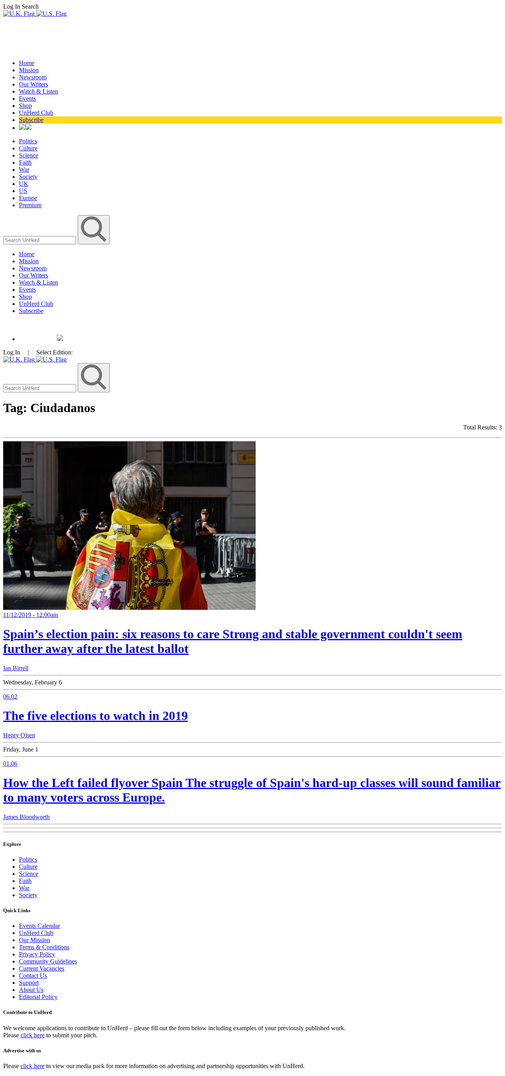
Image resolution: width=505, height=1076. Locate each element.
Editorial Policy (38, 997)
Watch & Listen (38, 91)
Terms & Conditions (44, 947)
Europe (28, 198)
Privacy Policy (37, 954)
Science (28, 155)
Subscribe (31, 119)
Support (29, 982)
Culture (28, 148)
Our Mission (34, 940)
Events (27, 98)
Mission (29, 70)
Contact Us (33, 975)
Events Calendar (39, 925)
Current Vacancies (41, 968)
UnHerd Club (36, 112)
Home (26, 63)
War (24, 169)
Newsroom (33, 77)
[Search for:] (40, 239)
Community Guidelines (48, 961)
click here (33, 1035)
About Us (31, 989)
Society (28, 176)
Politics (28, 141)
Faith (25, 162)
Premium (30, 205)
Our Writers (33, 84)
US (23, 190)
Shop (25, 105)
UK (23, 183)
